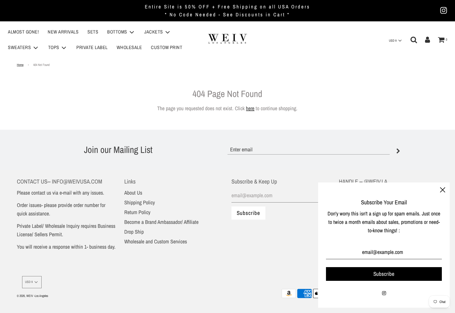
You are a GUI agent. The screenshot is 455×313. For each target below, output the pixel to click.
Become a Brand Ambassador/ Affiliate (161, 221)
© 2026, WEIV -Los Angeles (32, 296)
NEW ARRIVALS (63, 31)
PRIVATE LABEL (92, 47)
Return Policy (137, 212)
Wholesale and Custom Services (155, 241)
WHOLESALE (129, 47)
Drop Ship (134, 231)
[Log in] (427, 39)
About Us (133, 192)
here (250, 108)
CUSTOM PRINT (166, 47)
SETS (92, 31)
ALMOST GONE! (23, 31)
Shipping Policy (139, 202)
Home (20, 65)
